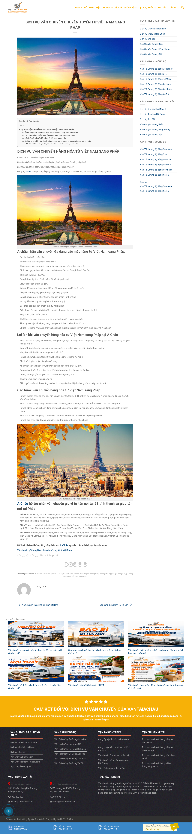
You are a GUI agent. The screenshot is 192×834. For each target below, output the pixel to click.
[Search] (182, 8)
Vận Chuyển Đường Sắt (151, 54)
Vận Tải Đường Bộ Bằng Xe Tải (154, 94)
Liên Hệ (173, 7)
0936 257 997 (16, 797)
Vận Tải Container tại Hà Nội (111, 768)
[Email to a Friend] (75, 564)
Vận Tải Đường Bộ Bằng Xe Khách (156, 89)
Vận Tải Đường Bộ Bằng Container (156, 69)
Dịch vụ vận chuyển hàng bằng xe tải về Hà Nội (157, 749)
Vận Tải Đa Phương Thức (46, 574)
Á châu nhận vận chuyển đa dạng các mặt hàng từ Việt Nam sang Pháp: (51, 132)
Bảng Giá (108, 7)
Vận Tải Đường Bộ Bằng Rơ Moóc (155, 79)
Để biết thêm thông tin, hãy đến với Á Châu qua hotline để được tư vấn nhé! (53, 144)
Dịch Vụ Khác (146, 7)
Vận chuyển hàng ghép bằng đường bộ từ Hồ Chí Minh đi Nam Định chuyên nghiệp (136, 783)
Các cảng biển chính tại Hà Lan (114, 605)
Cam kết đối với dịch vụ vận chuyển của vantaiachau (96, 709)
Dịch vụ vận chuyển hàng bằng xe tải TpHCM (157, 741)
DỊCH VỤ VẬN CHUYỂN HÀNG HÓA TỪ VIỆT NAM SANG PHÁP (47, 129)
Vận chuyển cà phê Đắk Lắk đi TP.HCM (86, 685)
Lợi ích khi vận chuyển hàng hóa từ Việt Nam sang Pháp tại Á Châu (50, 135)
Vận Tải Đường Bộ (125, 7)
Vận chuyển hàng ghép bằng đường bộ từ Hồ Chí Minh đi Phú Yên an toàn (132, 786)
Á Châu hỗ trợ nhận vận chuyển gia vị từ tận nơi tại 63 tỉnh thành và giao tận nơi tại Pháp (58, 141)
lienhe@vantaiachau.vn (21, 801)
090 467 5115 (58, 797)
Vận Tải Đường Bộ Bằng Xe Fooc (155, 84)
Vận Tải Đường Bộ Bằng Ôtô (153, 74)
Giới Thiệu (95, 7)
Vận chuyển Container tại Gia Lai (113, 755)
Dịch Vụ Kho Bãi (147, 39)
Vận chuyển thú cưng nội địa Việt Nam (40, 605)
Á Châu (28, 171)
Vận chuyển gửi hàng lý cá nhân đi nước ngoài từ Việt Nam (44, 550)
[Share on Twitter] (70, 564)
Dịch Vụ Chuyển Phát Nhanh (68, 574)
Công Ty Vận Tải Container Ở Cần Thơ (114, 741)
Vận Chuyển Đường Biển (151, 44)
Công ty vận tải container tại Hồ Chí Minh (113, 749)
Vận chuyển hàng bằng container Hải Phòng (113, 761)
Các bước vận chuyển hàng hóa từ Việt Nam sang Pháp (45, 138)
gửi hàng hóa (120, 574)
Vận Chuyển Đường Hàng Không (92, 574)
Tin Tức (162, 7)
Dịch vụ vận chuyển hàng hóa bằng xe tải (158, 757)
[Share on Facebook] (66, 564)
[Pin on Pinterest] (80, 564)
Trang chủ (81, 7)
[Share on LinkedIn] (85, 564)
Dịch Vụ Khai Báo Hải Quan (152, 34)
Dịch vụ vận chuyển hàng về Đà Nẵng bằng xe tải (156, 765)
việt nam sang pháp (79, 576)
